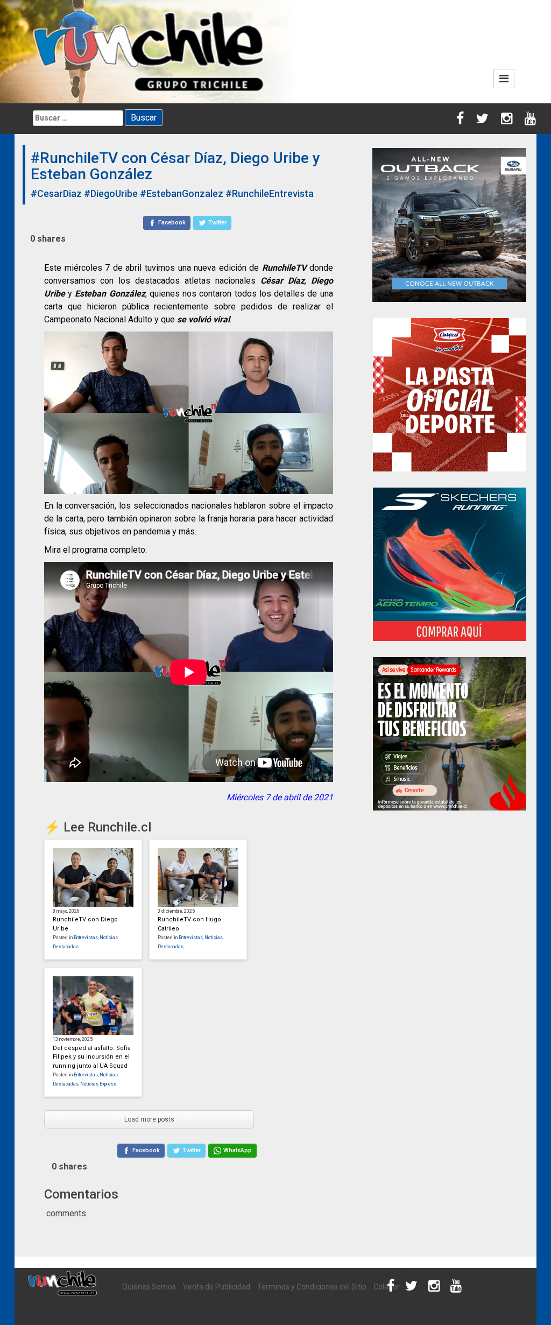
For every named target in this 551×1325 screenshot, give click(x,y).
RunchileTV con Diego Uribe (85, 924)
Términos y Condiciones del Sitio (311, 1286)
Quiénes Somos (149, 1286)
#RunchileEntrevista (269, 193)
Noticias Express (98, 1084)
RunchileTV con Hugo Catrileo (189, 924)
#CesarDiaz (56, 193)
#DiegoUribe (111, 193)
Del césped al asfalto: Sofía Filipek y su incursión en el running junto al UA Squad (92, 1057)
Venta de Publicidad (216, 1286)
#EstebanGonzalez (181, 193)
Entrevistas (86, 937)
